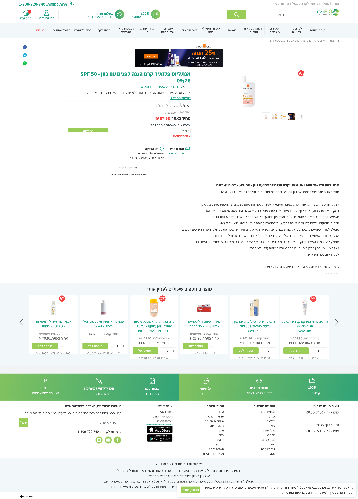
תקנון (221, 430)
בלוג (221, 435)
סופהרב (271, 426)
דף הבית (334, 40)
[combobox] (257, 14)
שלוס (272, 454)
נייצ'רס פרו (269, 430)
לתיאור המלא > (180, 98)
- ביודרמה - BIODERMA (154, 326)
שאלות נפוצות (320, 3)
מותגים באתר (267, 412)
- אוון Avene (304, 326)
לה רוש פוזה (268, 440)
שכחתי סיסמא (165, 421)
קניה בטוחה (312, 390)
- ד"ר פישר (254, 326)
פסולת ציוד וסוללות (213, 454)
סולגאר (271, 421)
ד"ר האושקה (268, 449)
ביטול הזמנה (217, 426)
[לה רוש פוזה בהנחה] (179, 55)
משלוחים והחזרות (214, 421)
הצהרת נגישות (216, 449)
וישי (273, 444)
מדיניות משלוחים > (101, 16)
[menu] (179, 30)
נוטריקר (270, 435)
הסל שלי (26, 18)
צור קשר (279, 3)
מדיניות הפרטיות (215, 416)
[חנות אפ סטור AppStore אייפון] (160, 429)
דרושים (220, 440)
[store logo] (328, 12)
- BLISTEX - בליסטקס (204, 323)
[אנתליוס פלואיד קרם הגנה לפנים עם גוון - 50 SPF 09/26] (25, 63)
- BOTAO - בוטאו (53, 323)
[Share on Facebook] (25, 46)
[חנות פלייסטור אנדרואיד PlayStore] (160, 437)
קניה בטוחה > (140, 16)
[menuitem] (317, 30)
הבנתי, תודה (190, 490)
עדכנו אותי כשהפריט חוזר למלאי (169, 125)
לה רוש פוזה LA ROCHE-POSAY (160, 86)
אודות (335, 3)
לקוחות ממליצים (298, 3)
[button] (274, 116)
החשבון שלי (46, 18)
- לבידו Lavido (103, 323)
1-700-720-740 (32, 4)
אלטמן (271, 416)
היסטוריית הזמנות (163, 416)
